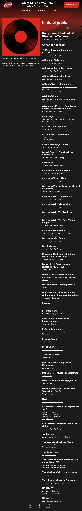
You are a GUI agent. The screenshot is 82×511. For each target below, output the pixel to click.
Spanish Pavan (47, 129)
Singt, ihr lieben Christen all (52, 63)
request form (28, 65)
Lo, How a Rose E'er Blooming (53, 55)
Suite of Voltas (47, 475)
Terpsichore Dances (49, 324)
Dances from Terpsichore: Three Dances (56, 437)
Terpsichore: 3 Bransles (50, 414)
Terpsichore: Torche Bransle (52, 417)
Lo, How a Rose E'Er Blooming (53, 483)
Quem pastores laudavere (51, 147)
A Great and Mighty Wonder (52, 314)
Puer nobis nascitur (49, 447)
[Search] (59, 10)
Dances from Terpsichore (51, 192)
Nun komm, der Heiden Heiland (53, 465)
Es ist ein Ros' (47, 384)
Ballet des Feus (47, 394)
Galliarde (45, 288)
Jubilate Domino (48, 140)
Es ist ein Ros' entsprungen (52, 79)
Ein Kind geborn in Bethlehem (53, 112)
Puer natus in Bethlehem (51, 445)
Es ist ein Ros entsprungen (51, 39)
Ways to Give (41, 11)
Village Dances (47, 419)
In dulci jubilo (47, 137)
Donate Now (71, 5)
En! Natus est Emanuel (50, 491)
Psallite (44, 215)
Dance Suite (46, 270)
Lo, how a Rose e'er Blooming (53, 173)
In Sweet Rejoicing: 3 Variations (53, 259)
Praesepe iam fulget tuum (51, 298)
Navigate (28, 11)
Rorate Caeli (46, 358)
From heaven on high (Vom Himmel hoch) (57, 233)
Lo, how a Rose (47, 368)
